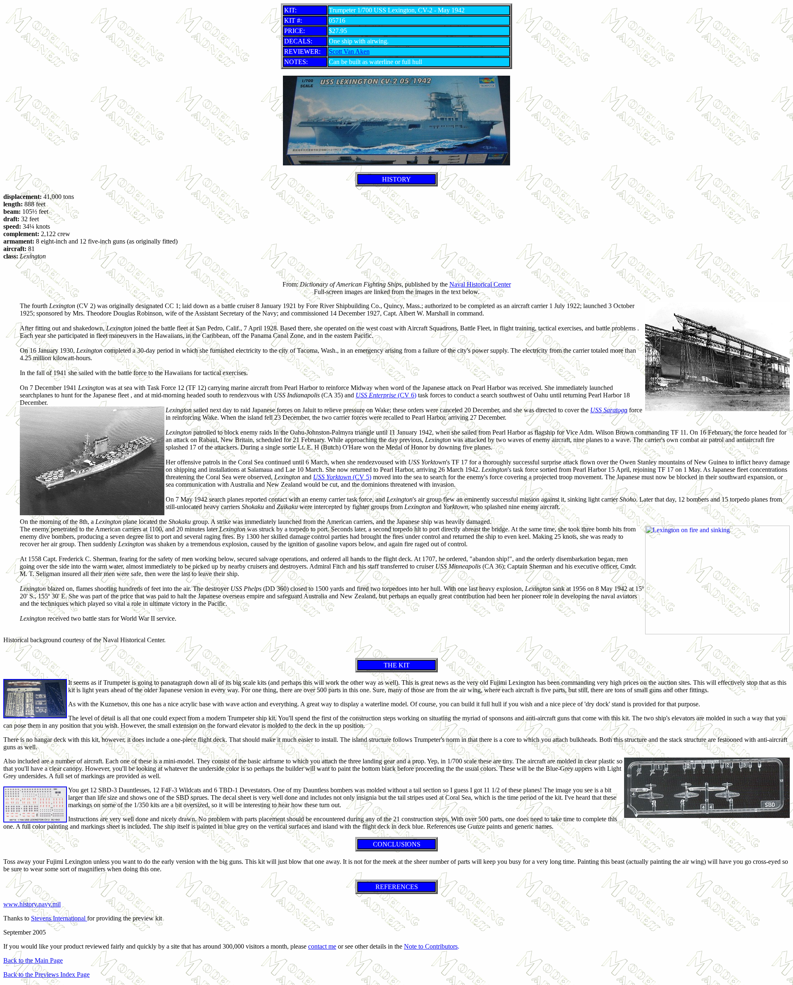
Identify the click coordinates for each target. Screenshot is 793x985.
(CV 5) (342, 477)
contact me (322, 946)
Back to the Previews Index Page (46, 974)
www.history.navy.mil (32, 904)
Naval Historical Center (480, 284)
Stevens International (59, 918)
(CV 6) (386, 395)
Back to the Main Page (33, 960)
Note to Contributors (431, 946)
